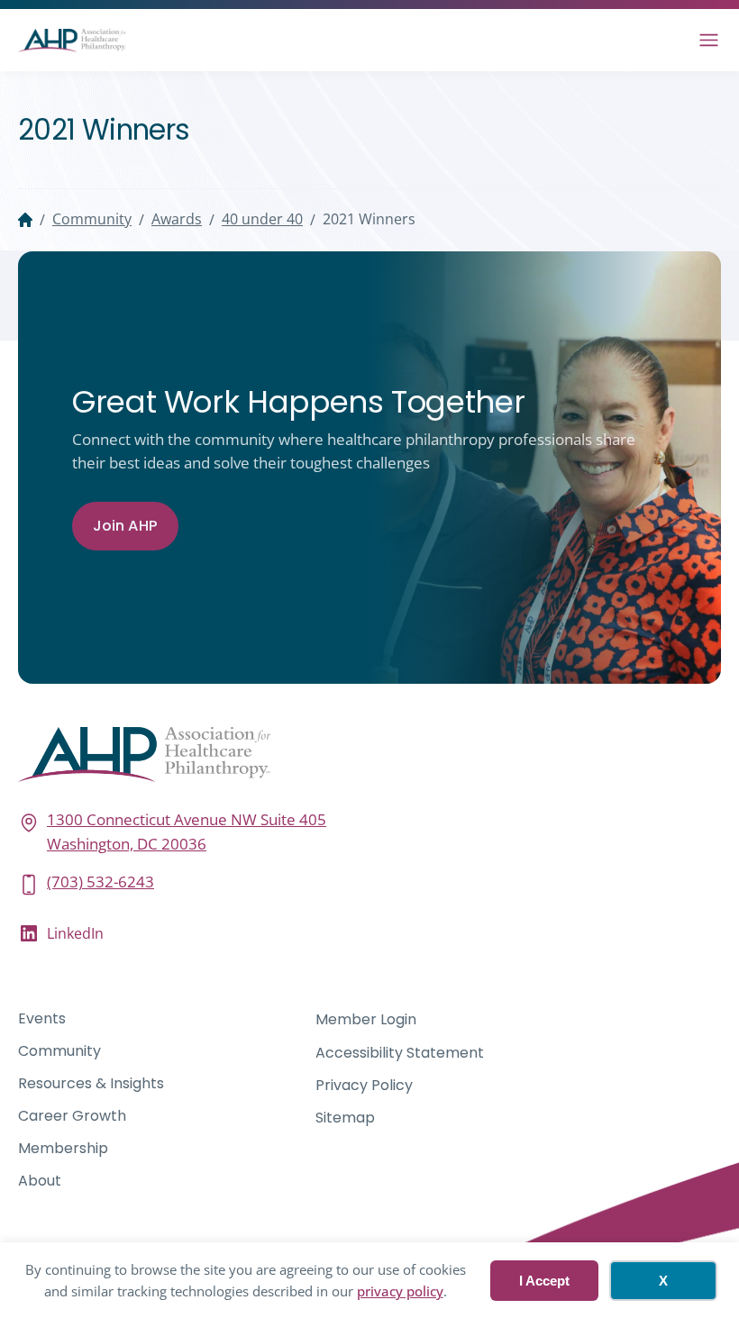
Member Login (365, 1019)
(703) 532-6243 (100, 881)
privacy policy (400, 1291)
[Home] (25, 220)
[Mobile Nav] (709, 40)
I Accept (544, 1280)
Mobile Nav (709, 40)
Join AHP (125, 525)
